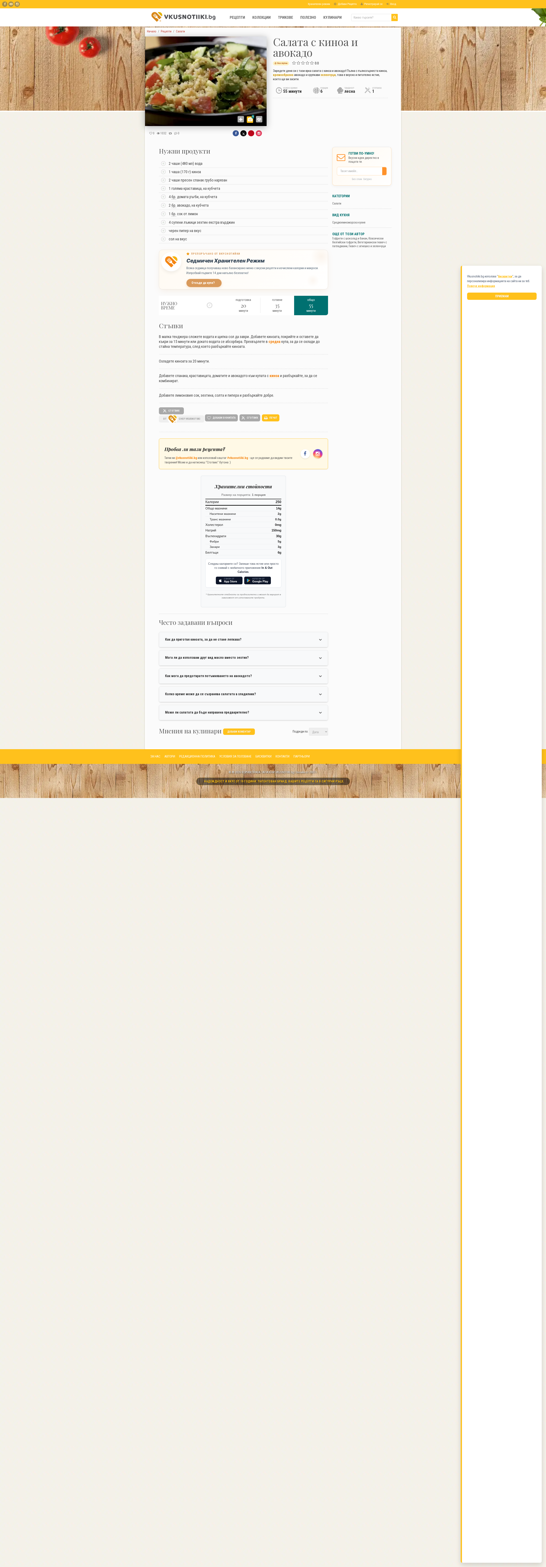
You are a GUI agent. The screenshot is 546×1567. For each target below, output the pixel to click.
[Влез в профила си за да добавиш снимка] (241, 119)
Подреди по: (300, 731)
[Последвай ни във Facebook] (305, 453)
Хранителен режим (318, 4)
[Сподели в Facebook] (236, 133)
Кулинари (332, 17)
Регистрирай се (373, 4)
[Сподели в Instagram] (259, 133)
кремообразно (283, 75)
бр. (173, 196)
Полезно (308, 17)
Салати (336, 203)
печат (273, 417)
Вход (393, 4)
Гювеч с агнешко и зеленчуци (367, 246)
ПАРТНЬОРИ (301, 756)
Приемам (502, 296)
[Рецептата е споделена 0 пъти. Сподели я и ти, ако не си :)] (170, 133)
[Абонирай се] (385, 171)
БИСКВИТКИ (264, 756)
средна (274, 341)
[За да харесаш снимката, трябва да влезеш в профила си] (259, 119)
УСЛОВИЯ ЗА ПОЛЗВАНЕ (235, 756)
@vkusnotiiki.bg (186, 458)
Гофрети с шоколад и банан (349, 238)
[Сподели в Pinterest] (251, 133)
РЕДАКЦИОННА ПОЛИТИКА (197, 756)
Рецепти (237, 17)
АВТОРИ (169, 756)
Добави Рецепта (347, 4)
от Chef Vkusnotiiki (181, 418)
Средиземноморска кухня (348, 222)
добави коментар (239, 731)
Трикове (285, 17)
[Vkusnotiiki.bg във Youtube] (11, 4)
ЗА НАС (155, 756)
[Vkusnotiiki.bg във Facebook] (4, 4)
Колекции (261, 17)
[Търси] (394, 17)
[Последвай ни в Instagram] (317, 453)
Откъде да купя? (203, 283)
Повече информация (481, 286)
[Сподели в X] (243, 133)
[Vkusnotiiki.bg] (17, 4)
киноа (274, 375)
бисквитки (505, 276)
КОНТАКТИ (282, 756)
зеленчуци (328, 75)
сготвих (174, 410)
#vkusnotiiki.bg (237, 458)
